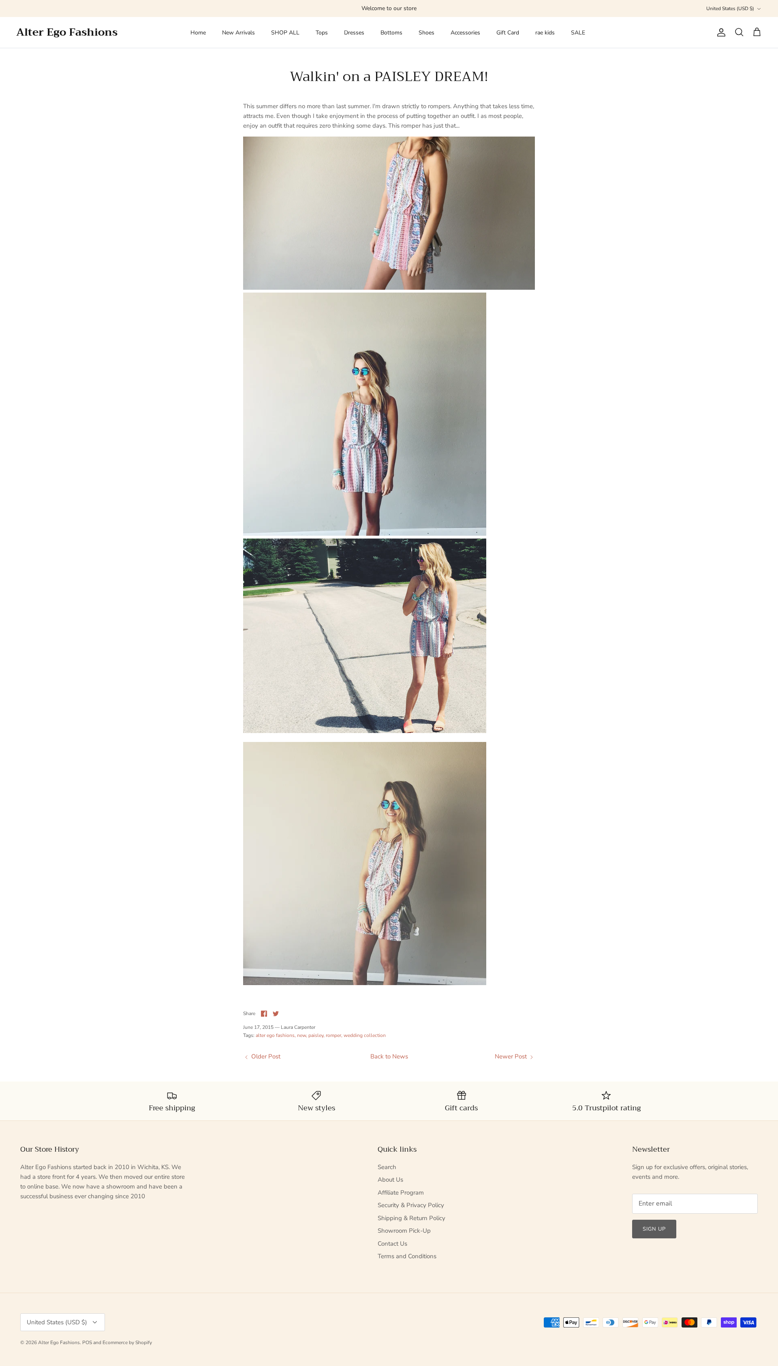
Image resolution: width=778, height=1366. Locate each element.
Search (387, 1167)
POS (87, 1342)
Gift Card (507, 32)
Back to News (389, 1056)
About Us (390, 1180)
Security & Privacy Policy (411, 1205)
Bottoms (391, 32)
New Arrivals (238, 32)
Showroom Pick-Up (404, 1231)
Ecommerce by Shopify (127, 1342)
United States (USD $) (730, 8)
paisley (315, 1035)
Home (198, 32)
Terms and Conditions (407, 1256)
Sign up (654, 1229)
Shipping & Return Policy (411, 1218)
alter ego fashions (275, 1035)
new (301, 1035)
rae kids (545, 32)
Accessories (465, 32)
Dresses (354, 32)
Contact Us (392, 1244)
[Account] (719, 32)
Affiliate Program (401, 1193)
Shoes (426, 32)
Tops (322, 32)
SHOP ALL (285, 32)
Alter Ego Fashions (59, 1342)
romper (333, 1035)
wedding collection (365, 1035)
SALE (578, 32)
